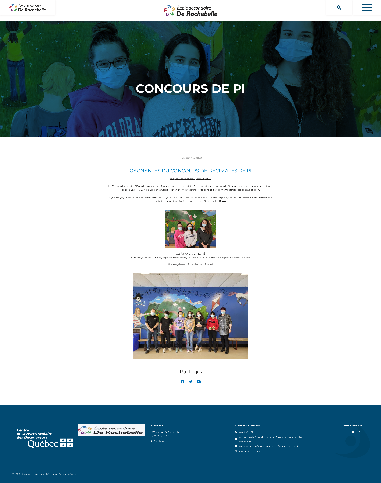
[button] (339, 7)
